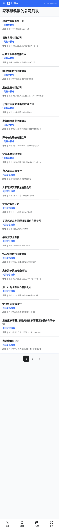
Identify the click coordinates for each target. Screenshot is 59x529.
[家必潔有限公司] (29, 344)
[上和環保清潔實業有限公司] (29, 191)
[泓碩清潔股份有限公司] (29, 258)
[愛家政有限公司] (29, 208)
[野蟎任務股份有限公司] (29, 141)
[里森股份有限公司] (29, 91)
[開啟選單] (3, 3)
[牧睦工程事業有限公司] (29, 58)
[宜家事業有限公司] (29, 158)
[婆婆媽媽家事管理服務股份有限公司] (29, 224)
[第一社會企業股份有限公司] (29, 291)
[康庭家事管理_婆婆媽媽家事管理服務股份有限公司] (29, 326)
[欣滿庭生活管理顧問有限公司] (29, 108)
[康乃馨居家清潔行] (29, 174)
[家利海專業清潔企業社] (29, 274)
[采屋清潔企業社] (29, 241)
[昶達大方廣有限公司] (29, 25)
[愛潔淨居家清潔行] (29, 308)
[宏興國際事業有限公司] (29, 124)
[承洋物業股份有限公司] (29, 75)
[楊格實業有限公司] (29, 41)
